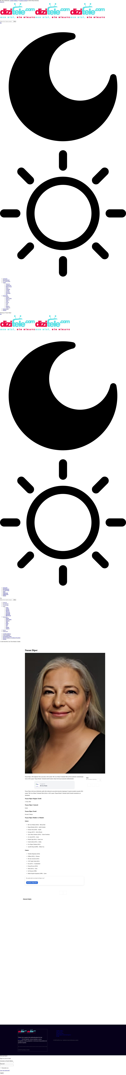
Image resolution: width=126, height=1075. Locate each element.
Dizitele (20, 1039)
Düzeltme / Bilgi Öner (32, 882)
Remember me (4, 1068)
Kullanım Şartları (23, 0)
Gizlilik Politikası (14, 0)
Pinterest (97, 785)
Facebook (89, 785)
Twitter (93, 785)
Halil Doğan (28, 1020)
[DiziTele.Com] (52, 19)
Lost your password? (5, 1070)
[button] (2, 2)
